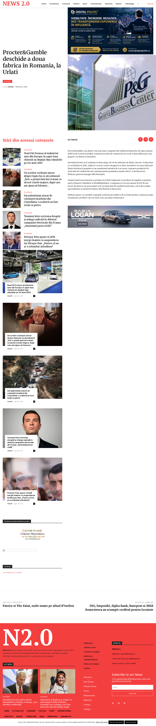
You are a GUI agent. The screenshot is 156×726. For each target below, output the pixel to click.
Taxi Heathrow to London (12, 572)
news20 (10, 87)
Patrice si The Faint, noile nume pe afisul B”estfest (38, 606)
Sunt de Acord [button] (131, 722)
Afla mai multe (102, 722)
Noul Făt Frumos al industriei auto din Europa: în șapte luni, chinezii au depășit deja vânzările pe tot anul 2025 (20, 289)
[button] (150, 3)
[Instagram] (118, 703)
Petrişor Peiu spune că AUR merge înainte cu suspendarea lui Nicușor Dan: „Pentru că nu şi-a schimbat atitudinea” (21, 496)
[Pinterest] (151, 139)
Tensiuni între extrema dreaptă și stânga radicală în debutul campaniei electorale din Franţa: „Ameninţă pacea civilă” (20, 442)
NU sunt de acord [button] (116, 722)
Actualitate (28, 150)
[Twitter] (145, 139)
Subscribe (132, 693)
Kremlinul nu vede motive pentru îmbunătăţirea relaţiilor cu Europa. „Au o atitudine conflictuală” (20, 702)
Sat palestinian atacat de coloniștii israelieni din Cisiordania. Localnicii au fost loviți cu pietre (20, 394)
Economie (7, 81)
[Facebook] (140, 139)
